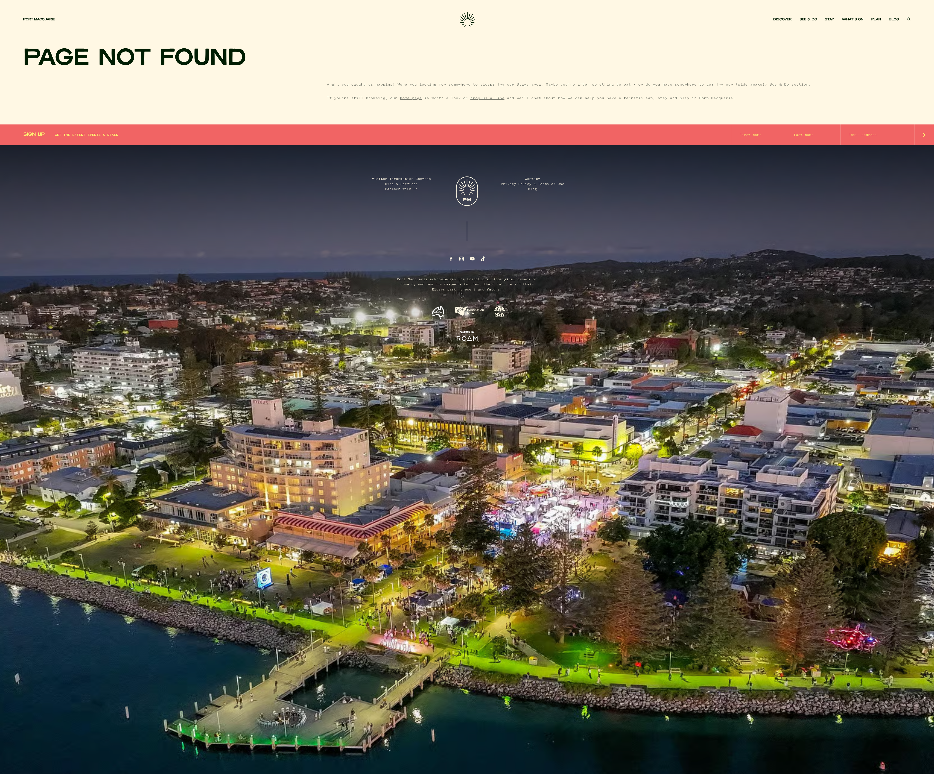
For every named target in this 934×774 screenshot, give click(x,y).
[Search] (909, 19)
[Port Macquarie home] (241, 19)
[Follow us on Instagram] (461, 258)
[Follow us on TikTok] (483, 258)
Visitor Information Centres (401, 179)
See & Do (808, 19)
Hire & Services (401, 184)
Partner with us (401, 189)
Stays (523, 85)
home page (411, 98)
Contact (532, 179)
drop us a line (487, 98)
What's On (852, 19)
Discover (782, 19)
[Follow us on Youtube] (472, 258)
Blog (894, 19)
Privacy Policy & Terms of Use (532, 184)
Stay (829, 19)
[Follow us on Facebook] (451, 258)
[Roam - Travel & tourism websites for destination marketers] (467, 338)
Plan (876, 19)
